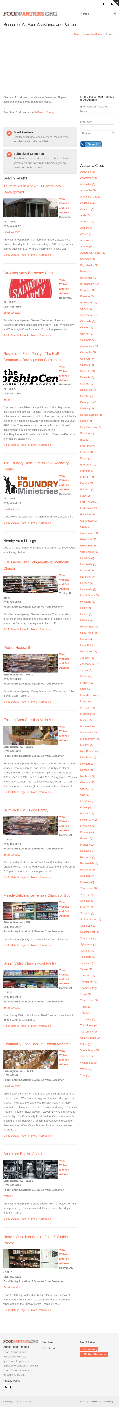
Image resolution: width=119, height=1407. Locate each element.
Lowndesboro (90, 695)
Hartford (87, 570)
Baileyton (87, 259)
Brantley (87, 290)
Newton (86, 769)
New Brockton (90, 751)
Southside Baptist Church (23, 1154)
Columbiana (89, 346)
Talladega (87, 956)
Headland (87, 601)
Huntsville (88, 651)
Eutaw (85, 458)
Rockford (87, 869)
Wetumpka (88, 1062)
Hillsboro (87, 620)
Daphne (86, 383)
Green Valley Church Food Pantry (29, 963)
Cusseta (87, 364)
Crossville (88, 352)
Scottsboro (88, 888)
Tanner (86, 969)
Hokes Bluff (89, 626)
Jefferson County (44, 112)
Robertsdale (89, 863)
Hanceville (88, 564)
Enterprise (88, 445)
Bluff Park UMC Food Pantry (25, 810)
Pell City (87, 813)
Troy (84, 1012)
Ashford (86, 227)
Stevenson (88, 938)
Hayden (86, 583)
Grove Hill (88, 545)
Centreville (88, 315)
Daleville (87, 377)
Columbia (87, 340)
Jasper (86, 670)
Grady (85, 526)
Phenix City (89, 819)
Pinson (86, 838)
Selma (86, 894)
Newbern (87, 763)
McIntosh (87, 707)
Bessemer (88, 277)
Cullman (87, 358)
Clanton (86, 327)
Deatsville (88, 389)
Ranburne (87, 857)
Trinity (85, 1006)
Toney (85, 994)
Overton (87, 801)
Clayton (86, 333)
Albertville (88, 190)
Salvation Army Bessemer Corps (28, 273)
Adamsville (88, 177)
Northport (87, 776)
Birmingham (89, 283)
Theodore (87, 975)
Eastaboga (88, 433)
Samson (87, 875)
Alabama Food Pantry (92, 34)
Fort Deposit (89, 502)
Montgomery (90, 738)
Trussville (87, 1019)
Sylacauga (88, 944)
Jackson (87, 657)
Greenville (88, 539)
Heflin (85, 607)
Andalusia (88, 202)
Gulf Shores (89, 551)
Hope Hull (88, 645)
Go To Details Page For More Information (27, 254)
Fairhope (87, 470)
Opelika (86, 788)
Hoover (86, 639)
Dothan (87, 408)
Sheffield (87, 900)
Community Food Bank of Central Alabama (36, 1044)
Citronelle (87, 321)
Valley (85, 1044)
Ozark (85, 807)
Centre (86, 308)
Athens (86, 234)
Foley (85, 495)
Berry (85, 271)
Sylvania (87, 950)
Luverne (87, 701)
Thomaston (88, 981)
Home (76, 34)
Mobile (86, 720)
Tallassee (87, 963)
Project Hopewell (16, 647)
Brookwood (88, 302)
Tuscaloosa (88, 1025)
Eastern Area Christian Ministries (28, 720)
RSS (5, 1386)
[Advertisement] (59, 62)
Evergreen (88, 464)
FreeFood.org (89, 1349)
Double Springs (91, 414)
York (84, 1075)
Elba (84, 439)
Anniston (87, 209)
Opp (84, 794)
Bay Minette (89, 265)
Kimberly (87, 682)
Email (6, 232)
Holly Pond (88, 632)
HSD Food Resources (94, 1354)
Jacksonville (89, 664)
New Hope (88, 757)
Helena (86, 614)
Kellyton (87, 676)
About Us (94, 1402)
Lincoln (86, 688)
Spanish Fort (89, 931)
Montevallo (88, 732)
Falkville (87, 477)
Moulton (86, 745)
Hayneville (88, 589)
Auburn (86, 246)
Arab (85, 215)
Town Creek (89, 1000)
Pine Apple (88, 832)
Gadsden (87, 514)
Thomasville (89, 988)
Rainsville (88, 850)
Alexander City (90, 196)
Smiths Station (90, 919)
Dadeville (87, 371)
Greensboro (89, 533)
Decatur (86, 396)
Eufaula (86, 452)
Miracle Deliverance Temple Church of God (36, 895)
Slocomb (87, 913)
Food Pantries (30, 16)
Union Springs (90, 1037)
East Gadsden (90, 427)
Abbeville (87, 171)
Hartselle (87, 576)
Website (15, 232)
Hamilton (87, 558)
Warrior (86, 1056)
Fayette (86, 483)
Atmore (86, 240)
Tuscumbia (88, 1031)
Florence (87, 489)
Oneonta (87, 782)
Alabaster (87, 184)
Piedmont (87, 826)
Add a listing (49, 1348)
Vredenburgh (89, 1050)
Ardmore (87, 221)
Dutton (86, 421)
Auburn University (92, 252)
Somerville (88, 925)
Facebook (10, 1386)
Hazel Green (89, 595)
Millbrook (87, 713)
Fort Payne (88, 508)
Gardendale (89, 520)
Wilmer (86, 1069)
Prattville (87, 844)
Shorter (86, 907)
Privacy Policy (11, 1380)
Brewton (87, 296)
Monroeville (89, 726)
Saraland (87, 882)
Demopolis (88, 402)
